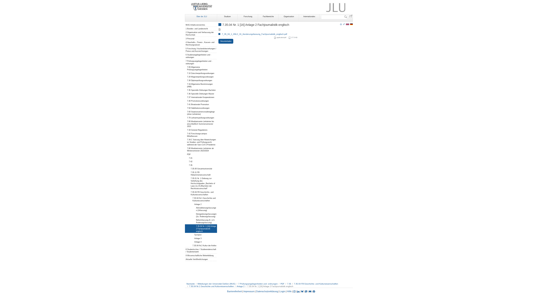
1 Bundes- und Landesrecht (197, 29)
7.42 (190, 161)
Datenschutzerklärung (267, 291)
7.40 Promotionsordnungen (198, 101)
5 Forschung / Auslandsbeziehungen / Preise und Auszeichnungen (201, 50)
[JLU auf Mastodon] (306, 291)
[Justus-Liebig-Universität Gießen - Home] (202, 7)
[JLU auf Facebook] (314, 291)
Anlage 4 (197, 242)
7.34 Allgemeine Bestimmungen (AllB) (200, 85)
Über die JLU (201, 16)
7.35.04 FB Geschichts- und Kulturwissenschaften (202, 193)
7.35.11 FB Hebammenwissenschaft (201, 173)
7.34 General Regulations (197, 130)
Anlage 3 (197, 238)
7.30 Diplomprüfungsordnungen (199, 80)
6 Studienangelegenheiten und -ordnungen (198, 56)
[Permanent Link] (344, 24)
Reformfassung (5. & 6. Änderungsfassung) (205, 221)
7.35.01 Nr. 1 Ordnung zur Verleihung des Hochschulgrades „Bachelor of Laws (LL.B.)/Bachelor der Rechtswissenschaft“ (203, 183)
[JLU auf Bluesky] (302, 291)
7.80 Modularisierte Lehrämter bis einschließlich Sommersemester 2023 (200, 124)
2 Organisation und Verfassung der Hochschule (200, 33)
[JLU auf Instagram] (294, 291)
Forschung (248, 16)
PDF (189, 154)
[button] (351, 16)
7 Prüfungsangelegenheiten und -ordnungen (199, 62)
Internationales (309, 16)
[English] (347, 24)
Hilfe (289, 291)
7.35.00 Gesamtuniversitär (201, 169)
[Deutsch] (351, 24)
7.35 (190, 165)
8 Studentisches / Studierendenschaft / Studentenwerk (201, 250)
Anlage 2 (197, 204)
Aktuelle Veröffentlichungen (197, 259)
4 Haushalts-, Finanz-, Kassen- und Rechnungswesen (200, 43)
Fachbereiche (268, 16)
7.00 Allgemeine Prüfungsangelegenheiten (197, 68)
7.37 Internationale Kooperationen (200, 97)
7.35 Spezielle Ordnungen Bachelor (201, 90)
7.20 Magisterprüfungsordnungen (200, 77)
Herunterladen (225, 41)
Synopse (197, 235)
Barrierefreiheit (234, 291)
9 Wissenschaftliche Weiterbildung (200, 255)
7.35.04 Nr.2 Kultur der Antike (204, 246)
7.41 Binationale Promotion (198, 104)
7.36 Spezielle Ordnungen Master (200, 94)
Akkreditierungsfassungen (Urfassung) (206, 209)
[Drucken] (341, 24)
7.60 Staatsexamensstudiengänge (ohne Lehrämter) (201, 113)
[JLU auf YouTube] (310, 291)
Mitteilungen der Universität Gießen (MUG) (217, 284)
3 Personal (190, 39)
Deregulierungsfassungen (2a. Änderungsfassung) (206, 215)
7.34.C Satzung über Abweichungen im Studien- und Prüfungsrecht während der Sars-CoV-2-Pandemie (201, 142)
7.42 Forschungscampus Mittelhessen (197, 135)
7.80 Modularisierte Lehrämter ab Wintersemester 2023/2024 (200, 149)
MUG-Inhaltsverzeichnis (195, 25)
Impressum (249, 291)
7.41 (190, 158)
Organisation (289, 16)
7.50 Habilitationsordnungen (198, 108)
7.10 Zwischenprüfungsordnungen (200, 73)
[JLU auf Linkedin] (298, 291)
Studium (227, 16)
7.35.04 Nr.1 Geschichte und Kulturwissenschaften (204, 199)
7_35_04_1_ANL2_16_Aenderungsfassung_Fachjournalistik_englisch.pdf (254, 34)
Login (283, 291)
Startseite (190, 284)
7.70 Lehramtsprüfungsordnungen (200, 118)
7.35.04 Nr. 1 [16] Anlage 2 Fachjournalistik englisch (206, 228)
